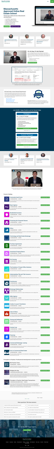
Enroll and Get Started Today (32, 62)
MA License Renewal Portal (10, 100)
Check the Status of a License (10, 99)
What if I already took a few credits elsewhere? (15, 407)
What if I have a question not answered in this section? (15, 416)
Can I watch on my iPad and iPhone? (39, 407)
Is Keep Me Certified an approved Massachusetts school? (15, 405)
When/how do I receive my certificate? (15, 412)
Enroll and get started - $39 (45, 362)
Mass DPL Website (9, 98)
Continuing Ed (6, 26)
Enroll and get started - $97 (45, 380)
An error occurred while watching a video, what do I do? (39, 412)
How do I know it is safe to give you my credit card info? (15, 414)
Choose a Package (27, 430)
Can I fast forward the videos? (15, 409)
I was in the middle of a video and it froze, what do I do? (39, 409)
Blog (25, 445)
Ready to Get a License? (15, 26)
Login (29, 130)
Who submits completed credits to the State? (39, 416)
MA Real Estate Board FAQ (10, 101)
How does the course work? (39, 414)
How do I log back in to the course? (39, 405)
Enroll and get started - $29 (27, 128)
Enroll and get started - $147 (45, 370)
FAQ (48, 1)
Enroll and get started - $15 (45, 197)
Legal (28, 445)
